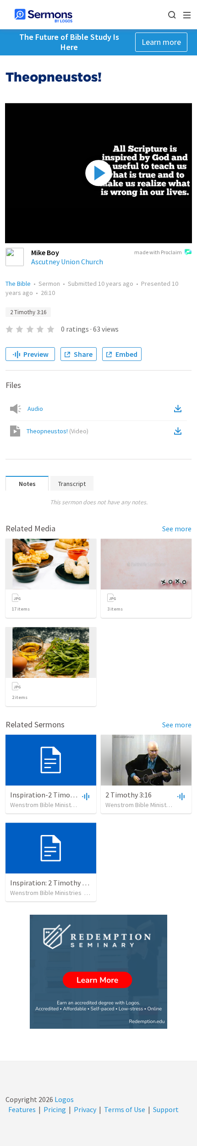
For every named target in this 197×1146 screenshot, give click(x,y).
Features (22, 1109)
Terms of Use (124, 1109)
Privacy (85, 1109)
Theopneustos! (57, 431)
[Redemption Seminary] (98, 972)
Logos (63, 1099)
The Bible (18, 283)
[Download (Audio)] (179, 408)
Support (166, 1109)
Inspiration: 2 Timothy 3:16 (52, 882)
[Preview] (85, 796)
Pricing (55, 1109)
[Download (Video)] (179, 431)
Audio (35, 408)
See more (177, 528)
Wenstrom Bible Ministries (46, 805)
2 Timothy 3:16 (28, 312)
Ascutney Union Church (67, 261)
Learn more (161, 42)
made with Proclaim (158, 252)
